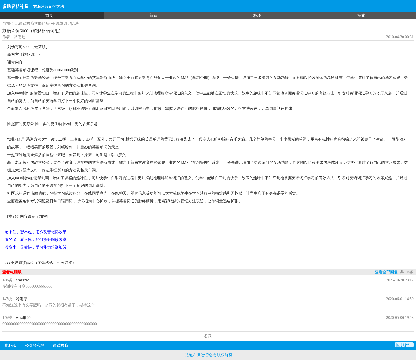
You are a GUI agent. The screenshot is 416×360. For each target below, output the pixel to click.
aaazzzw (22, 280)
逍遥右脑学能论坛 (34, 23)
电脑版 (11, 345)
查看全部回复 (386, 272)
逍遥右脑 (60, 345)
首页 (49, 15)
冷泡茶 (21, 299)
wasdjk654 (24, 317)
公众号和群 (34, 345)
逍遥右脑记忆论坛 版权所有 (208, 355)
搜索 (361, 15)
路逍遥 (20, 37)
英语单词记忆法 (65, 23)
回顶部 (402, 344)
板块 (257, 15)
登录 (208, 336)
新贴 (153, 15)
